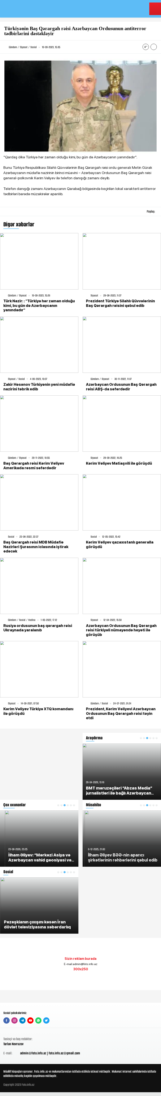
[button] (58, 805)
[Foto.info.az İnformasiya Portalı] (29, 9)
